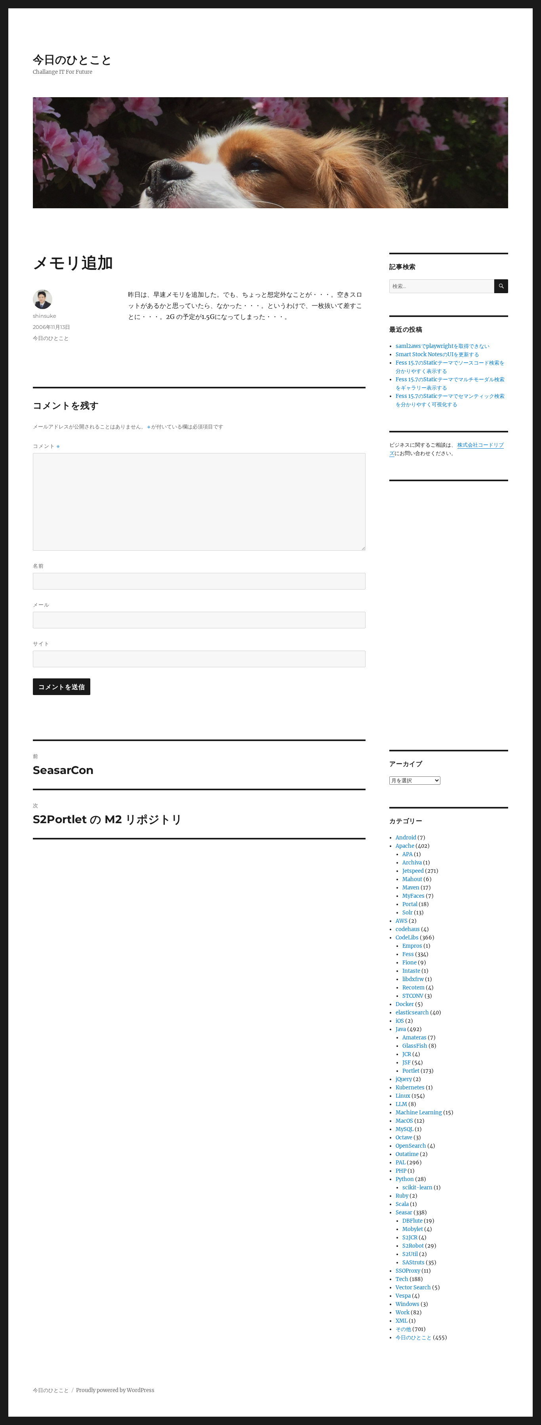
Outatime (407, 1154)
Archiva (412, 862)
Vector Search (413, 1287)
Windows (407, 1304)
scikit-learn (417, 1187)
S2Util (410, 1254)
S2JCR (409, 1237)
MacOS (404, 1121)
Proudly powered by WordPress (115, 1390)
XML (402, 1320)
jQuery (404, 1079)
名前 (38, 566)
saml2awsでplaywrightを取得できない (443, 346)
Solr (407, 912)
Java (401, 1029)
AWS (402, 921)
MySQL (404, 1129)
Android (406, 837)
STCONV (412, 996)
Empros (412, 946)
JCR (406, 1054)
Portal (409, 904)
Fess (408, 954)
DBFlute (412, 1221)
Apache (405, 846)
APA (407, 854)
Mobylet (412, 1229)
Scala (402, 1204)
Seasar (404, 1212)
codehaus (408, 929)
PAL (401, 1162)
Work (403, 1312)
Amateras (414, 1037)
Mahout (412, 879)
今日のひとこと (72, 59)
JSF (406, 1062)
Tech (402, 1279)
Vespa (403, 1295)
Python (405, 1179)
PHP (401, 1171)
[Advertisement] (450, 609)
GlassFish (414, 1046)
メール (41, 604)
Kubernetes (410, 1087)
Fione (409, 962)
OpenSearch (411, 1146)
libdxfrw (413, 979)
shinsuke (44, 316)
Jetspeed (413, 871)
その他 (403, 1329)
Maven (410, 887)
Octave (404, 1137)
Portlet (410, 1071)
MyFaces (413, 896)
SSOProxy (408, 1271)
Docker (405, 1004)
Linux (403, 1096)
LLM (401, 1104)
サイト (41, 643)
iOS (400, 1021)
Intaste (411, 971)
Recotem (413, 987)
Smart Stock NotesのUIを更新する (437, 354)
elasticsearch (412, 1012)
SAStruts (413, 1262)
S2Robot (413, 1246)
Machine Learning (419, 1112)
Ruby (402, 1196)
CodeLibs (407, 937)
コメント (46, 446)
